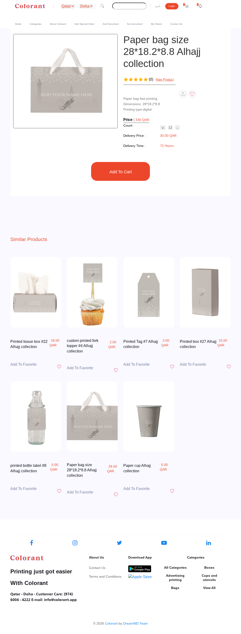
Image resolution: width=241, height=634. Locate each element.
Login (172, 6)
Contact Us (176, 24)
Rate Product (165, 79)
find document (135, 24)
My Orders (156, 24)
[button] (186, 6)
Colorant (111, 623)
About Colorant (58, 24)
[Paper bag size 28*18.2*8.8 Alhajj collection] (65, 81)
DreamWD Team (135, 623)
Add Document (111, 24)
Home (18, 24)
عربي (158, 6)
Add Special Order (84, 24)
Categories (35, 24)
